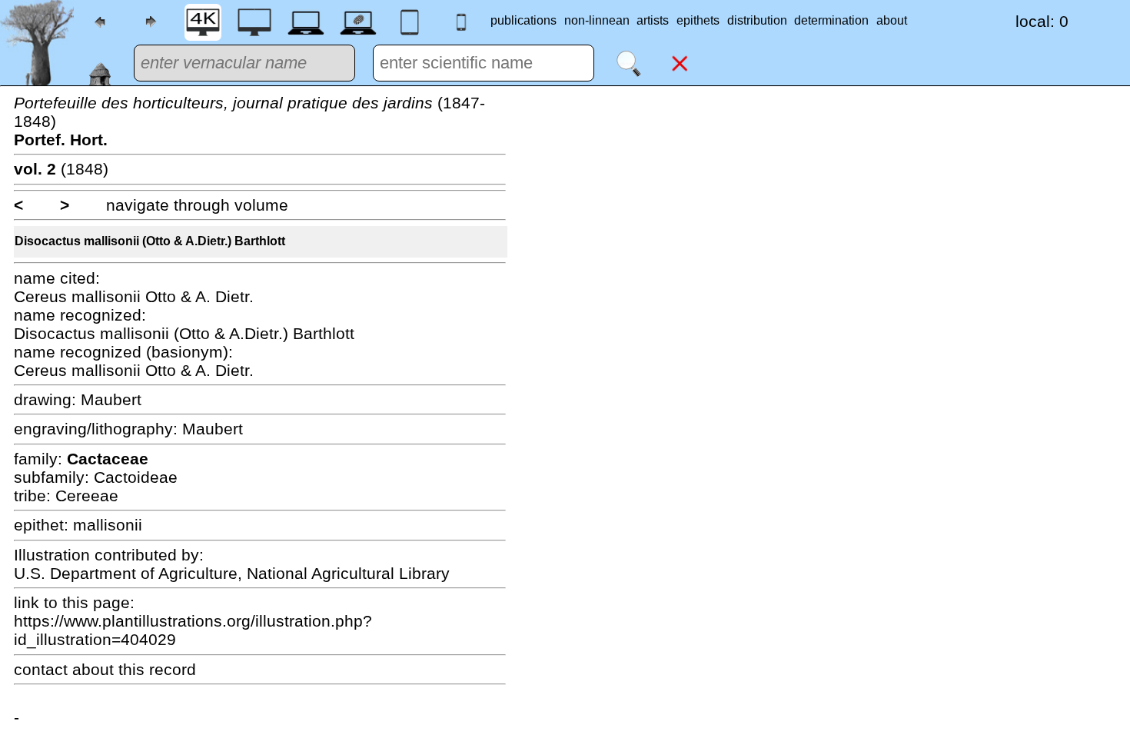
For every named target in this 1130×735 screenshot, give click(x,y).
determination (831, 20)
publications (523, 20)
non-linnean (597, 20)
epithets (698, 20)
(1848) (61, 169)
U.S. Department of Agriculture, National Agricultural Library (232, 573)
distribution (757, 20)
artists (652, 20)
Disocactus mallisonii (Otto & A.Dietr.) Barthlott (150, 241)
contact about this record (105, 669)
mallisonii (107, 525)
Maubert (111, 399)
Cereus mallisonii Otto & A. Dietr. (134, 296)
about (891, 20)
